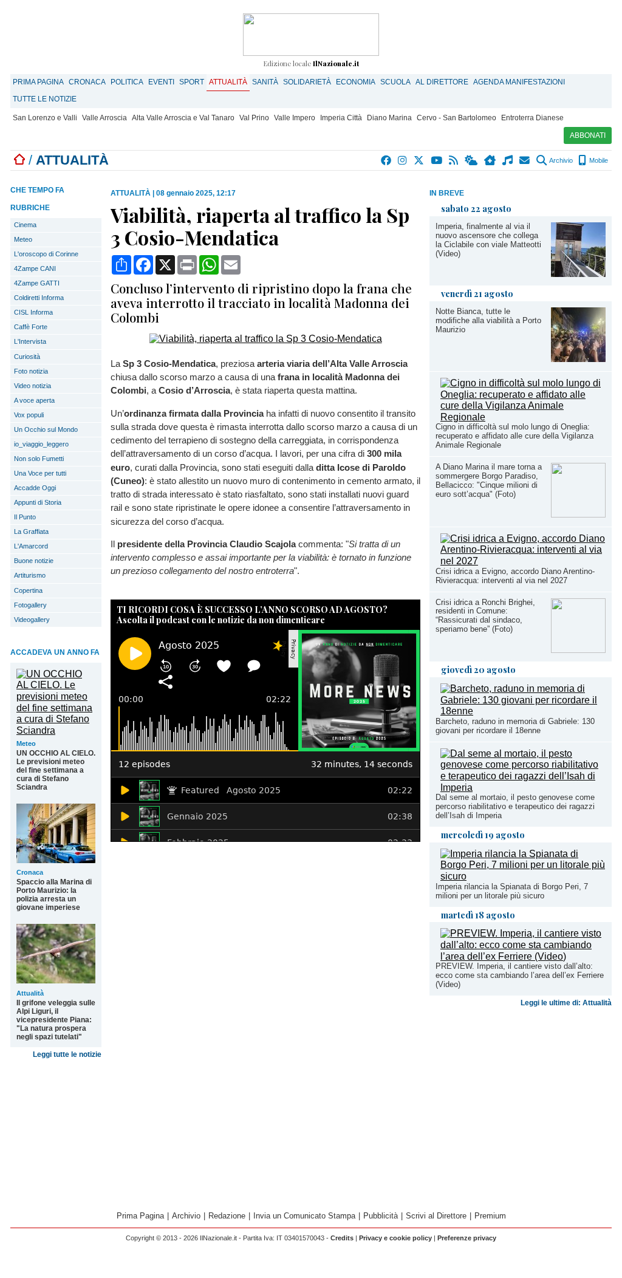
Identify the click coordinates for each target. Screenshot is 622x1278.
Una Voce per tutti (40, 473)
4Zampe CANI (35, 268)
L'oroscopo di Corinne (46, 254)
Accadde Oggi (35, 487)
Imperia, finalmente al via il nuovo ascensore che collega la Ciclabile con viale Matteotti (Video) (488, 240)
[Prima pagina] (19, 160)
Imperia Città (341, 118)
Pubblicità (380, 1215)
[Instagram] (403, 160)
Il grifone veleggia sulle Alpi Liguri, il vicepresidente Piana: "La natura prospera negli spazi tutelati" (55, 1020)
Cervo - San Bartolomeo (456, 118)
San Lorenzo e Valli (45, 118)
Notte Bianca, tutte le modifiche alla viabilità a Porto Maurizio (488, 320)
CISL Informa (33, 312)
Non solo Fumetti (39, 458)
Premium (490, 1215)
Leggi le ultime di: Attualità (566, 1003)
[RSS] (454, 160)
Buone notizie (33, 560)
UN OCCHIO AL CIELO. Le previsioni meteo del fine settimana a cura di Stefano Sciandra (55, 770)
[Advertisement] (520, 1107)
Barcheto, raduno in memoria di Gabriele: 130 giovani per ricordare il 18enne (515, 726)
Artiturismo (30, 575)
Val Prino (254, 118)
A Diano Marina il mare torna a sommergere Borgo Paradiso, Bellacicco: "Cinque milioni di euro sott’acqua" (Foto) (489, 480)
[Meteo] (472, 160)
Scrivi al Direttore (436, 1215)
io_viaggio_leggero (41, 444)
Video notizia (32, 385)
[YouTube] (437, 160)
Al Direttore (441, 82)
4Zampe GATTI (37, 283)
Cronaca (87, 82)
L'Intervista (30, 341)
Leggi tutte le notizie (67, 1054)
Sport (191, 82)
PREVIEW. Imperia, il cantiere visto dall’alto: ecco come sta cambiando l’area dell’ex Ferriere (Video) (520, 975)
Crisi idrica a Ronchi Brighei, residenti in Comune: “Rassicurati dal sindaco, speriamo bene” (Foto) (485, 616)
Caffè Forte (30, 326)
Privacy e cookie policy (395, 1238)
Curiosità (27, 356)
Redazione (226, 1215)
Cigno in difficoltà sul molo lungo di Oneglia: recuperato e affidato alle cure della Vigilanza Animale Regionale (514, 435)
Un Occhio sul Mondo (46, 429)
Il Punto (25, 517)
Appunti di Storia (37, 502)
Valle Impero (294, 118)
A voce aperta (34, 400)
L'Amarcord (31, 546)
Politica (127, 82)
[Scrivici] (525, 160)
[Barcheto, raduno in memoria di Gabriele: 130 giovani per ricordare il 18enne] (523, 711)
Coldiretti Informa (39, 297)
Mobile (597, 160)
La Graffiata (31, 531)
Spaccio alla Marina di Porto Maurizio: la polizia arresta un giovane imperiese (54, 895)
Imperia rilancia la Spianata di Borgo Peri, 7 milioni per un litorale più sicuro (512, 891)
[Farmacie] (490, 160)
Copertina (28, 590)
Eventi (161, 82)
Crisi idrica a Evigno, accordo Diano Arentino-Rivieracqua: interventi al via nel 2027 (515, 576)
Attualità (228, 82)
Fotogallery (30, 605)
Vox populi (29, 415)
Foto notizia (31, 371)
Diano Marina (389, 118)
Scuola (395, 82)
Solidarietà (307, 82)
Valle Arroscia (104, 118)
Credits (342, 1238)
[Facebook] (386, 160)
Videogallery (32, 619)
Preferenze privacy (466, 1238)
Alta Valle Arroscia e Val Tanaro (183, 118)
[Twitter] (419, 160)
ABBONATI (588, 135)
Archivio (560, 160)
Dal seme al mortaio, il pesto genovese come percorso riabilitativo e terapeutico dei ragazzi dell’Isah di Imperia (515, 806)
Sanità (265, 82)
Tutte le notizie (45, 99)
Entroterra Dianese (532, 118)
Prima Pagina (38, 82)
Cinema (25, 224)
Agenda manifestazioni (519, 82)
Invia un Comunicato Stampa (304, 1215)
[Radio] (508, 160)
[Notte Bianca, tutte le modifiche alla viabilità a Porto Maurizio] (578, 359)
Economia (355, 82)
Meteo (23, 239)
